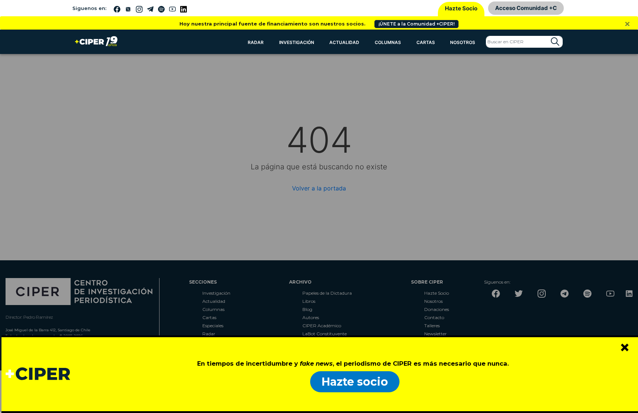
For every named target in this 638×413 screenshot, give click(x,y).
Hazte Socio (461, 8)
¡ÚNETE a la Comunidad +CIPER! (416, 24)
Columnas (388, 42)
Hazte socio (355, 382)
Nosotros (462, 42)
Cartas (425, 42)
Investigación (296, 42)
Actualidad (344, 42)
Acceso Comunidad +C (526, 7)
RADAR (256, 42)
